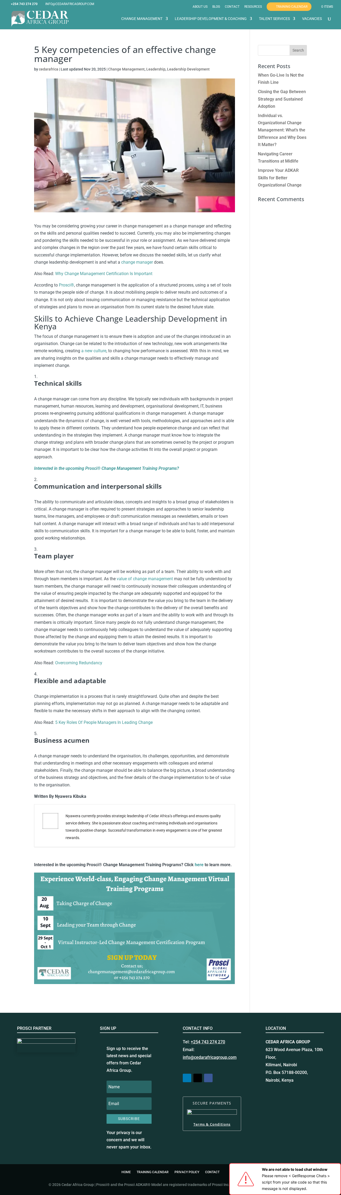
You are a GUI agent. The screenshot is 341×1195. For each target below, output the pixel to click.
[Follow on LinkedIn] (187, 1078)
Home (126, 1172)
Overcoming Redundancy (78, 662)
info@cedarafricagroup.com (210, 1057)
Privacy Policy (186, 1172)
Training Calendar (291, 7)
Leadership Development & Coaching (211, 19)
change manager (137, 262)
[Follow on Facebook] (208, 1078)
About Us (200, 7)
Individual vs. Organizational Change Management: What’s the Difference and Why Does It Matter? (282, 130)
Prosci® (66, 285)
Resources (253, 7)
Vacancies (312, 19)
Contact (232, 7)
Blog (216, 7)
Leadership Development (188, 69)
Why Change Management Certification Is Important (103, 273)
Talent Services (274, 19)
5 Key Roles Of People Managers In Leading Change (104, 722)
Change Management (142, 19)
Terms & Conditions (211, 1124)
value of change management (145, 578)
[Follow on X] (197, 1078)
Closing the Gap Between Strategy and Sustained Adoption (282, 99)
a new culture (93, 350)
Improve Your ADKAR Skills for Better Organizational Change (280, 177)
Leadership (155, 69)
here (199, 864)
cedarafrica (48, 69)
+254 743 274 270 (208, 1041)
